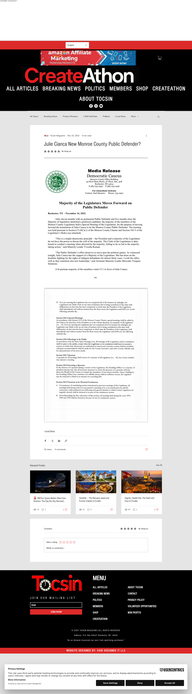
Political (106, 116)
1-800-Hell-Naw (90, 116)
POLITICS (97, 600)
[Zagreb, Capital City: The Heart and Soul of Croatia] (141, 481)
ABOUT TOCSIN (135, 587)
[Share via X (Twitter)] (52, 440)
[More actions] (146, 135)
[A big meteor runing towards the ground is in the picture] (50, 481)
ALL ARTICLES (100, 587)
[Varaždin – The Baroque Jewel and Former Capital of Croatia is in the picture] (96, 481)
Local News (120, 116)
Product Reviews (70, 116)
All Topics (34, 116)
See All (159, 465)
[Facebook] (91, 106)
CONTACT (132, 593)
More (133, 116)
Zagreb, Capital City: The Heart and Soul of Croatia (139, 499)
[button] (160, 58)
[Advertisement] (96, 21)
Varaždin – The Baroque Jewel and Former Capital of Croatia (94, 499)
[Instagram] (96, 106)
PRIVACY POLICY (136, 600)
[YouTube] (101, 106)
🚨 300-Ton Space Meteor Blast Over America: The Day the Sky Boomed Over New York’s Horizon (49, 500)
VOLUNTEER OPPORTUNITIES (142, 606)
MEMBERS (98, 606)
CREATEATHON (100, 619)
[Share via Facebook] (45, 440)
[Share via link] (66, 440)
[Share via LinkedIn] (59, 440)
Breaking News (50, 116)
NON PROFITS (134, 612)
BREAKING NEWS (101, 593)
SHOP (95, 612)
